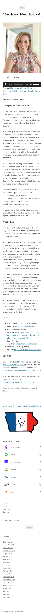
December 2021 (8, 542)
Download (32, 88)
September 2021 (9, 551)
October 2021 (8, 548)
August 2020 (7, 588)
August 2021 (7, 553)
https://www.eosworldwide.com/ (27, 349)
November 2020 (9, 580)
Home (5, 503)
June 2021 (6, 559)
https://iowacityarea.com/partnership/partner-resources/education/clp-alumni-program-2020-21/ (24, 335)
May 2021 (6, 562)
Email (30, 91)
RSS (5, 94)
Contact (6, 512)
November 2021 (9, 545)
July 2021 (6, 556)
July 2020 (6, 591)
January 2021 (7, 574)
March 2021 (7, 568)
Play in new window (18, 88)
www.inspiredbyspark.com (14, 365)
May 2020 (6, 597)
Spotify (15, 91)
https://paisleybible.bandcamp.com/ (18, 382)
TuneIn (37, 91)
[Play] (6, 84)
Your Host (6, 509)
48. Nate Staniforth (32, 406)
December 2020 (8, 577)
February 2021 (8, 571)
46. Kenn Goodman (12, 406)
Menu (22, 7)
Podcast (24, 388)
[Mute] (31, 84)
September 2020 (9, 585)
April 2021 (6, 565)
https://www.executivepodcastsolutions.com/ (21, 370)
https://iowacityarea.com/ (25, 326)
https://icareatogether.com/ (27, 344)
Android (23, 91)
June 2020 (6, 594)
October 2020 (8, 582)
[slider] (36, 84)
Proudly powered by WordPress (13, 612)
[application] (22, 84)
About (5, 506)
